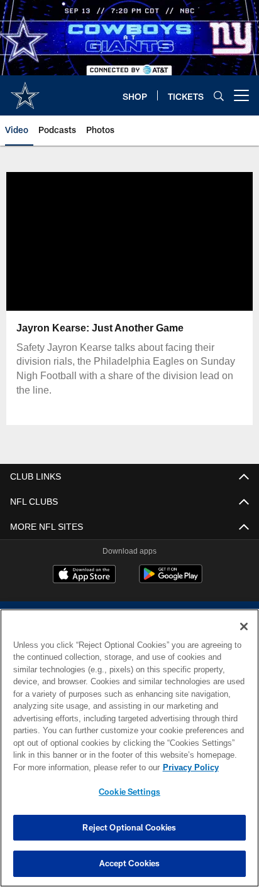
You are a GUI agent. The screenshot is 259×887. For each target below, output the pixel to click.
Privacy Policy (82, 767)
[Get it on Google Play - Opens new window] (170, 580)
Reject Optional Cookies (129, 827)
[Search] (219, 95)
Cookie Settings (129, 792)
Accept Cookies (129, 863)
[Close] (244, 626)
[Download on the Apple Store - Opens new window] (84, 575)
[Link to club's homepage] (25, 90)
